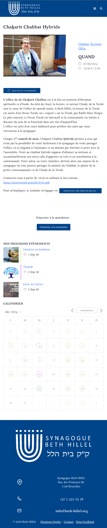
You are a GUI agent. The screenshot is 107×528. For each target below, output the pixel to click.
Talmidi (28, 267)
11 (39, 360)
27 (39, 331)
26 (25, 331)
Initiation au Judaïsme (36, 249)
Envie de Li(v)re (33, 284)
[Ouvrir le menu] (94, 8)
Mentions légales (50, 522)
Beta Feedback (85, 522)
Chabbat (83, 44)
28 (82, 388)
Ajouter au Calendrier (24, 91)
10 (25, 360)
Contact (68, 522)
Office (82, 48)
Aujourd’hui (86, 311)
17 (25, 374)
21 (82, 374)
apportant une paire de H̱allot (80, 191)
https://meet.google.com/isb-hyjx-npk (26, 182)
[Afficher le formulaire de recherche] (101, 8)
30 (82, 331)
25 (39, 388)
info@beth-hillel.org (72, 511)
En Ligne (95, 44)
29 (68, 331)
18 (39, 374)
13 (68, 360)
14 (82, 360)
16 (10, 374)
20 (68, 374)
